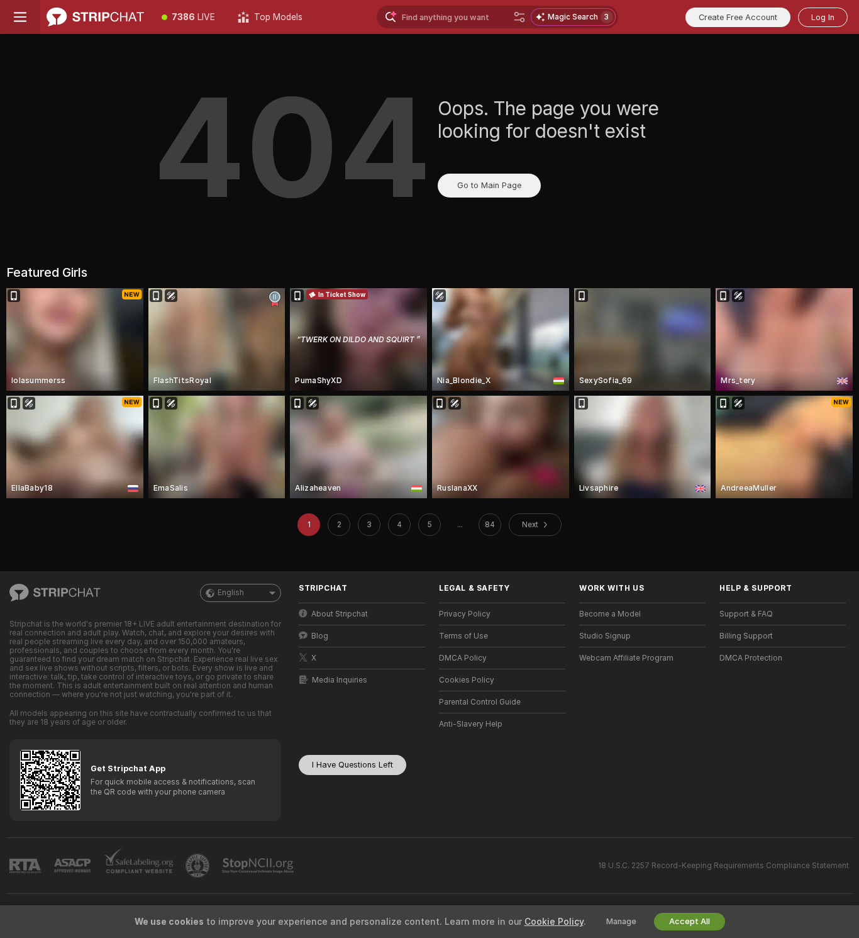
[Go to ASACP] (73, 866)
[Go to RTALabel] (26, 866)
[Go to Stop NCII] (259, 865)
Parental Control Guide (480, 702)
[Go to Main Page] (95, 17)
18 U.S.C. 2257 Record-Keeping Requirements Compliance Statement (723, 865)
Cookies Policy (466, 680)
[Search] (519, 17)
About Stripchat (339, 614)
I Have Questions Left (352, 764)
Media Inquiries (339, 680)
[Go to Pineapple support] (199, 866)
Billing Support (746, 636)
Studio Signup (605, 636)
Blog (319, 636)
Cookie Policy (554, 922)
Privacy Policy (464, 614)
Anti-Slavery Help (470, 724)
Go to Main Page (489, 185)
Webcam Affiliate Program (626, 658)
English (231, 592)
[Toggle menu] (20, 17)
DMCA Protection (750, 658)
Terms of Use (463, 636)
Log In (822, 17)
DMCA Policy (463, 658)
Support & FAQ (746, 614)
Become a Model (610, 614)
